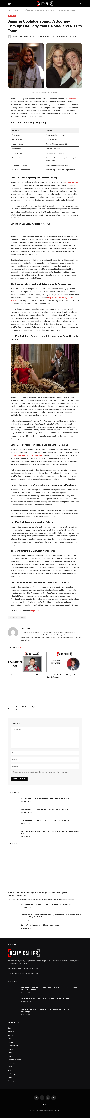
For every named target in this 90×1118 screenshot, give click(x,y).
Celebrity (12, 16)
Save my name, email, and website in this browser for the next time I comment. (40, 772)
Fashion (10, 1049)
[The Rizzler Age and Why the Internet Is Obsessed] (26, 662)
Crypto (10, 1039)
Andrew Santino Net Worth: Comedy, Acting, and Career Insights (25, 708)
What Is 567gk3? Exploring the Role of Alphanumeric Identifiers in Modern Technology (47, 1011)
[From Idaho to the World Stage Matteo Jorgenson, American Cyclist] (45, 869)
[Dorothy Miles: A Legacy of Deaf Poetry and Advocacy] (13, 927)
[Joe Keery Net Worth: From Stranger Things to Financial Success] (64, 662)
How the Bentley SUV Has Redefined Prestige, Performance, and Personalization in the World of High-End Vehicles (51, 916)
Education (11, 1042)
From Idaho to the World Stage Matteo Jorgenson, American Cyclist (37, 893)
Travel (10, 1077)
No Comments (62, 36)
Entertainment (13, 1046)
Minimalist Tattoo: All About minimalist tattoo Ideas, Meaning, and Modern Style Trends (50, 832)
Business (11, 1032)
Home (45, 1105)
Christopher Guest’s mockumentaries (27, 455)
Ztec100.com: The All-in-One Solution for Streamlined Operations (45, 798)
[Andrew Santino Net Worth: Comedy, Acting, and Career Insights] (26, 694)
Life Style (11, 1063)
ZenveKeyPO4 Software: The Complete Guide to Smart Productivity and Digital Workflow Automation (49, 988)
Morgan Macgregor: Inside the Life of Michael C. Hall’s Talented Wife (45, 809)
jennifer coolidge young (17, 617)
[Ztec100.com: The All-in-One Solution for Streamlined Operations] (13, 800)
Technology (12, 1074)
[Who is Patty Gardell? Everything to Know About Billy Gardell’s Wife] (13, 1001)
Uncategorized (13, 1081)
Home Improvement (14, 1060)
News (10, 1067)
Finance (10, 1053)
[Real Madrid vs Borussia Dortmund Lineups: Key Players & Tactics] (13, 822)
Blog (9, 1028)
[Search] (81, 3)
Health (10, 1056)
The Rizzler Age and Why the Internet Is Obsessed (26, 675)
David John (18, 36)
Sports (10, 1070)
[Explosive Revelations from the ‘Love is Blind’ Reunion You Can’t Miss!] (13, 907)
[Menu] (9, 3)
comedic (72, 99)
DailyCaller (34, 611)
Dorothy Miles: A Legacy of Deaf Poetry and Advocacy (40, 925)
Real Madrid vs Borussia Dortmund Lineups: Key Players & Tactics (45, 820)
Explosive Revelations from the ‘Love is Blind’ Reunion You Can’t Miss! (46, 904)
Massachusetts (71, 182)
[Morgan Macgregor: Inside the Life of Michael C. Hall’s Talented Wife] (13, 811)
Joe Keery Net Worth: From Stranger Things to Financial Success (63, 676)
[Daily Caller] (45, 3)
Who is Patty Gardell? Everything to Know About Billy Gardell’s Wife (45, 998)
